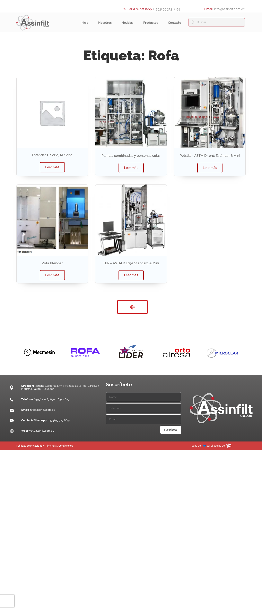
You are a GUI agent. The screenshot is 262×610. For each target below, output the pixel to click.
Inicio (84, 26)
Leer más (52, 167)
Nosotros (104, 26)
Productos (150, 26)
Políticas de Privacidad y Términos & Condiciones (44, 445)
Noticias (127, 26)
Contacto (174, 26)
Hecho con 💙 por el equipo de (207, 445)
